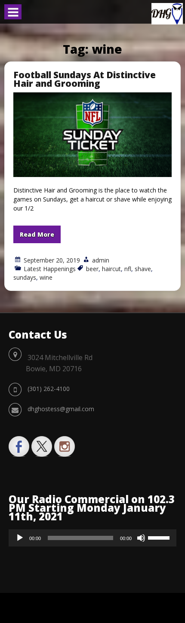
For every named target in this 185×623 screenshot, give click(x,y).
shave (143, 269)
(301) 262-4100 (49, 389)
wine (46, 277)
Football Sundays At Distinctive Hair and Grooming (84, 79)
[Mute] (141, 538)
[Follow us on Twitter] (41, 446)
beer (92, 269)
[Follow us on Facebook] (19, 446)
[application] (92, 538)
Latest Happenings (50, 269)
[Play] (19, 538)
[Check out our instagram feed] (64, 446)
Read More (37, 234)
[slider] (160, 537)
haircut (111, 269)
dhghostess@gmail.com (61, 409)
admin (100, 260)
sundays (24, 277)
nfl (127, 269)
